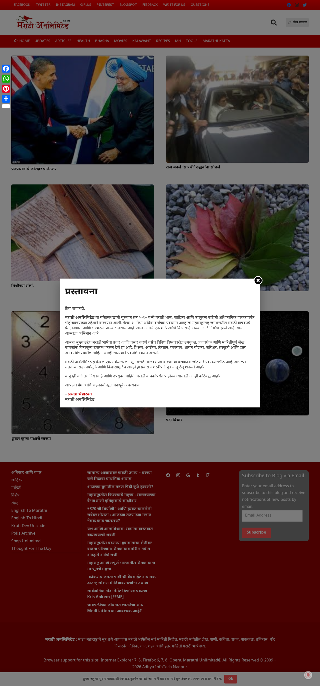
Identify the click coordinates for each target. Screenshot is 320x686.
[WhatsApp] (6, 79)
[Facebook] (6, 69)
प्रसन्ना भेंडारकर (80, 394)
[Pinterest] (6, 89)
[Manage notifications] (308, 675)
